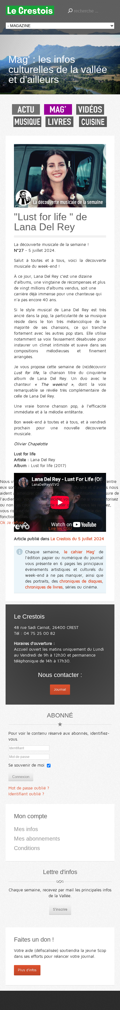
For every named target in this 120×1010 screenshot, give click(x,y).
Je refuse (15, 522)
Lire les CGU (60, 528)
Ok (2, 522)
